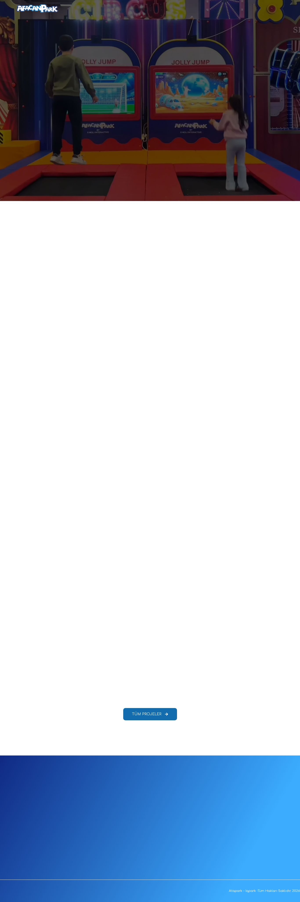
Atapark (235, 891)
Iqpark (250, 891)
